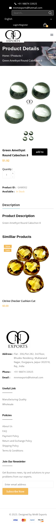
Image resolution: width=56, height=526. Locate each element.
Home (5, 55)
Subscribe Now (15, 491)
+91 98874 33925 (27, 3)
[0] (45, 24)
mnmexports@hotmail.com (27, 7)
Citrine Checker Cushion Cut (18, 301)
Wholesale (7, 404)
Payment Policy (10, 435)
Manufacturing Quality (14, 399)
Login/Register (20, 24)
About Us (7, 426)
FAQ (4, 431)
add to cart (40, 153)
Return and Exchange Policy (17, 440)
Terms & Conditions (12, 450)
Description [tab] (11, 205)
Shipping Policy (10, 445)
